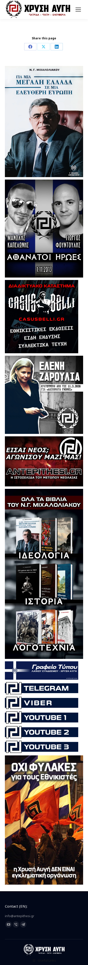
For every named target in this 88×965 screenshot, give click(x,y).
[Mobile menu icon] (78, 9)
